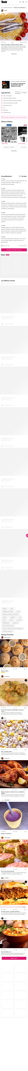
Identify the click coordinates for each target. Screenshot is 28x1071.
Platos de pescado (8, 625)
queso (11, 620)
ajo (20, 617)
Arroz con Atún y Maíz (6, 751)
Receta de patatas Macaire (7, 871)
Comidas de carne (7, 7)
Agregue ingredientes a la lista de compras (15, 117)
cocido (5, 617)
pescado (19, 620)
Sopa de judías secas (6, 952)
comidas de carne (8, 611)
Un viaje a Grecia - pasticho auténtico (10, 911)
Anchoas (15, 623)
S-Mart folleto (5, 143)
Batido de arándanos (6, 833)
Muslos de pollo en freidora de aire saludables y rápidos (13, 792)
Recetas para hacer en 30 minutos (13, 628)
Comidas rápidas (7, 631)
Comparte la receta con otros (14, 249)
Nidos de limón (5, 671)
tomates (12, 617)
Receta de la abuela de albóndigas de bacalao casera (12, 710)
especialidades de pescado (10, 614)
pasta (18, 611)
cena (11, 608)
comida (5, 608)
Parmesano (6, 623)
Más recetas (14, 958)
